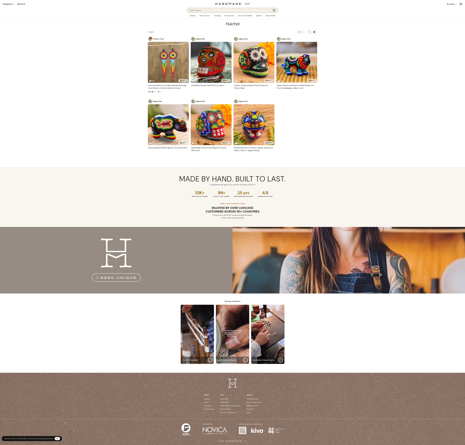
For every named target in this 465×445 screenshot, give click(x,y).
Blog (248, 412)
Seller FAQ (224, 402)
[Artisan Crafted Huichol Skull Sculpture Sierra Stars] (253, 62)
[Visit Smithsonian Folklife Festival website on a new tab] (242, 430)
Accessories (229, 16)
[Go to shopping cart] (461, 4)
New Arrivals (270, 16)
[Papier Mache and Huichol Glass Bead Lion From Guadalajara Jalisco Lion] (296, 62)
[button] (8, 4)
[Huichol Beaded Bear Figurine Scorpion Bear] (168, 124)
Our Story (251, 409)
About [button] (249, 395)
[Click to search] (275, 10)
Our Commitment (254, 402)
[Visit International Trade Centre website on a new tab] (276, 430)
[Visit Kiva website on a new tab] (257, 430)
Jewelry (193, 16)
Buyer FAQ (224, 399)
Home (206, 402)
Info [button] (222, 395)
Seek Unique (119, 277)
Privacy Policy (225, 409)
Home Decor (205, 16)
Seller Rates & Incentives (230, 406)
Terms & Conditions (228, 412)
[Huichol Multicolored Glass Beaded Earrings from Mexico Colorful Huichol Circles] (168, 62)
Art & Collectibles (245, 16)
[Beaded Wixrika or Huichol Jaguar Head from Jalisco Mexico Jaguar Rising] (253, 124)
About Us (21, 4)
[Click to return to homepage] (232, 4)
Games (259, 16)
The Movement (253, 399)
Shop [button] (206, 395)
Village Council (252, 406)
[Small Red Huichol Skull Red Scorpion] (211, 62)
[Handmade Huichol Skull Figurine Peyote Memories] (211, 124)
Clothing (217, 16)
